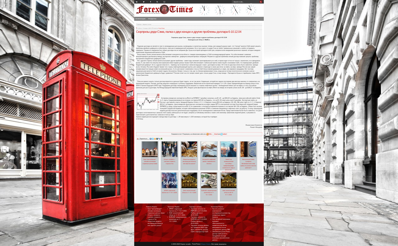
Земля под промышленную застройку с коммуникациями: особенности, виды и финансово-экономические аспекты (229, 165)
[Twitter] (153, 138)
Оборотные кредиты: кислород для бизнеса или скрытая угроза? (189, 161)
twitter (225, 134)
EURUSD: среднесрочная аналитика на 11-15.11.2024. (209, 192)
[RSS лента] (157, 2)
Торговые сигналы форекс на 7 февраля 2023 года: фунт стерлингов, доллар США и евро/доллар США (200, 228)
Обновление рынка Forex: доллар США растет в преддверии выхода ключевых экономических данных (221, 235)
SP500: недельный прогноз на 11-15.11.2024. (178, 210)
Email (216, 134)
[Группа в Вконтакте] (136, 2)
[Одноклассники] (155, 138)
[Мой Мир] (157, 138)
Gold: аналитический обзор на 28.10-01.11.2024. (229, 192)
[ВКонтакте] (151, 138)
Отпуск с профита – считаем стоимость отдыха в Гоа (169, 161)
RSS (210, 134)
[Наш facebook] (150, 2)
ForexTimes (161, 28)
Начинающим (140, 19)
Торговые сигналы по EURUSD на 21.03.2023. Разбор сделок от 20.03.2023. (199, 220)
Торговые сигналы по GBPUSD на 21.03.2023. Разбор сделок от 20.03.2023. (199, 212)
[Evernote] (161, 138)
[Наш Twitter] (143, 2)
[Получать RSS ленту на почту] (164, 2)
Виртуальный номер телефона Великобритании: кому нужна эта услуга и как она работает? (248, 163)
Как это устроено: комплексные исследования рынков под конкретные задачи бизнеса (221, 213)
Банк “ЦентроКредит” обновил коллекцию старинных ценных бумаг (150, 161)
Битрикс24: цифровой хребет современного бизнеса (209, 161)
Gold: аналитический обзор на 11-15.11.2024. (177, 214)
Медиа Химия (206, 244)
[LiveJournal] (159, 138)
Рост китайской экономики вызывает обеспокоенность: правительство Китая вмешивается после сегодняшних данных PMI (221, 224)
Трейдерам (152, 19)
